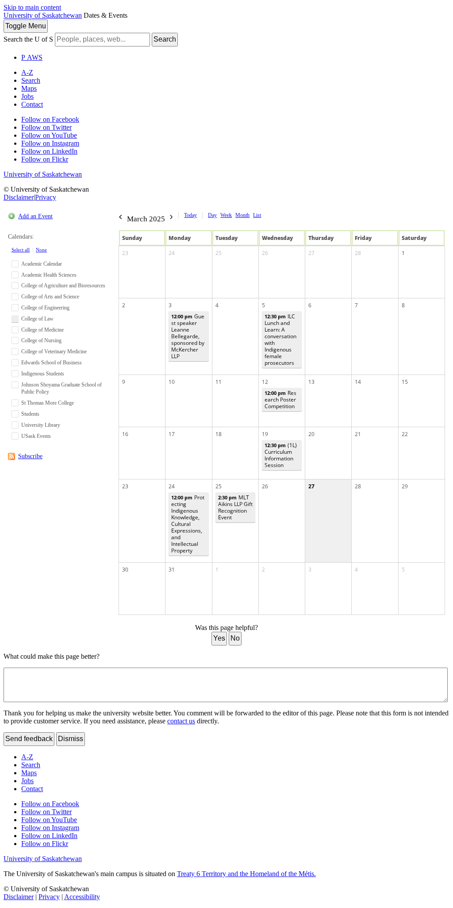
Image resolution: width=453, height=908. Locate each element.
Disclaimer (19, 197)
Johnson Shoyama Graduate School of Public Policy (61, 388)
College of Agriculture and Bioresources (63, 285)
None (41, 249)
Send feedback (29, 738)
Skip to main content (32, 7)
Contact (32, 104)
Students (30, 414)
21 (358, 434)
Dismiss (70, 738)
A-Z (27, 72)
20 (311, 434)
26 (265, 253)
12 (265, 382)
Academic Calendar (41, 264)
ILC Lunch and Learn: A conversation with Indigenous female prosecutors (280, 340)
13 (311, 382)
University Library (40, 425)
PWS (31, 57)
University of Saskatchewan (43, 15)
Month (242, 215)
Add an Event (35, 216)
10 (172, 382)
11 (218, 382)
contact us (181, 721)
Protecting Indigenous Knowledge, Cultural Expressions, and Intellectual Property (187, 524)
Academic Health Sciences (49, 275)
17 (172, 434)
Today (190, 215)
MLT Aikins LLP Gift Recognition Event (235, 507)
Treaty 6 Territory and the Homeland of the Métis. (246, 873)
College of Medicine (42, 330)
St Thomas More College (47, 403)
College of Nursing (41, 340)
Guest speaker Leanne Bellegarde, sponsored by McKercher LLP (187, 336)
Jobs (27, 96)
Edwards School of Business (51, 362)
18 (218, 434)
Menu (25, 26)
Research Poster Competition (280, 399)
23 (125, 253)
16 (125, 434)
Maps (29, 88)
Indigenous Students (42, 374)
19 (265, 434)
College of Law (37, 319)
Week (226, 215)
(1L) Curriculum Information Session (281, 455)
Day (212, 215)
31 (172, 569)
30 (125, 569)
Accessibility (82, 896)
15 (405, 382)
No (235, 638)
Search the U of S (28, 39)
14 (358, 382)
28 (358, 253)
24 (172, 253)
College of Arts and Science (50, 297)
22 (405, 434)
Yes (219, 638)
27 (311, 253)
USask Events (36, 436)
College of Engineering (45, 308)
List (257, 215)
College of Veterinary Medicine (54, 351)
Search (165, 39)
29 (405, 486)
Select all (21, 249)
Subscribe (30, 456)
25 (218, 253)
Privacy (45, 197)
